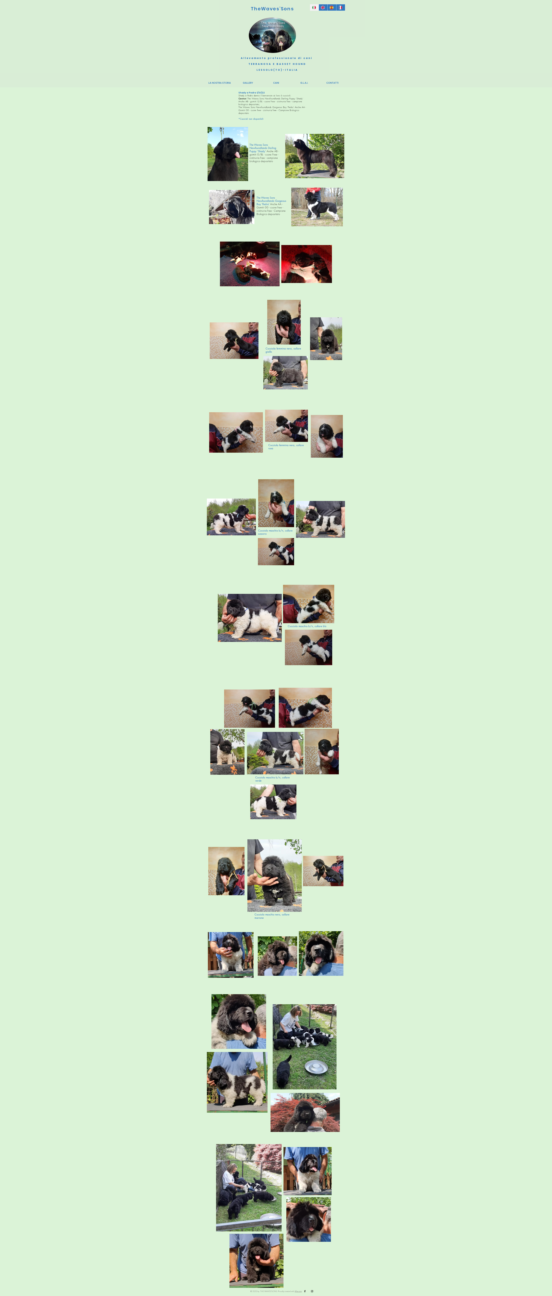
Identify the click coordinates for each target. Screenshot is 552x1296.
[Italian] (314, 7)
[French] (340, 7)
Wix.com (298, 1291)
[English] (323, 7)
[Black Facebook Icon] (304, 1291)
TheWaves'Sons (272, 8)
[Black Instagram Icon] (312, 1291)
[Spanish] (331, 7)
